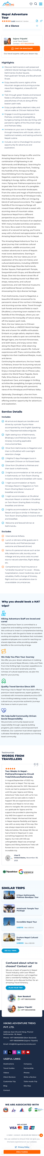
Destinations (8, 1064)
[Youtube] (28, 1052)
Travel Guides (8, 1068)
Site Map (27, 1086)
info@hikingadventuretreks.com (22, 1044)
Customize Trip (9, 1081)
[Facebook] (5, 1052)
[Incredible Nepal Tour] (9, 922)
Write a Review (30, 1077)
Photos (26, 1073)
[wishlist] (31, 4)
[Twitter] (10, 1053)
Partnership (29, 1068)
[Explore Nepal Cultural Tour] (9, 937)
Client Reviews (9, 1077)
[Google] (25, 871)
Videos (6, 1073)
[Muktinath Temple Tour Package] (9, 908)
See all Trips (10, 951)
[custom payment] (22, 1128)
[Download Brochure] (37, 21)
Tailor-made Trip (30, 1081)
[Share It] (41, 20)
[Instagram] (14, 1052)
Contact (6, 1090)
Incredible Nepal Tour (27, 922)
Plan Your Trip (16, 988)
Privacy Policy (23, 1147)
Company (28, 1064)
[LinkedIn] (19, 1052)
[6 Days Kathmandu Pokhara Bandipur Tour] (9, 895)
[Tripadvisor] (9, 871)
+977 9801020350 (28, 999)
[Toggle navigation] (39, 4)
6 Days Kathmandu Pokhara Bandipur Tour (27, 896)
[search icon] (35, 4)
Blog (5, 1086)
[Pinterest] (23, 1052)
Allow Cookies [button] (22, 1152)
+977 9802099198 (27, 44)
